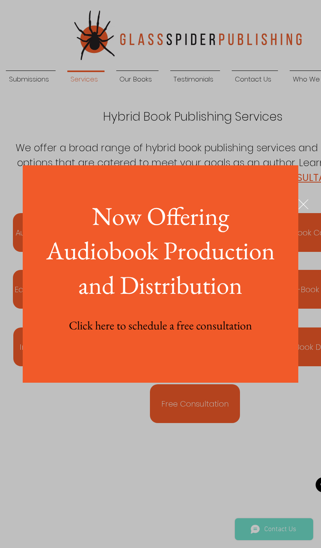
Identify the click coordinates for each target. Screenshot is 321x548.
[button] (303, 204)
